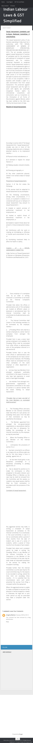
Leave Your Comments (16, 611)
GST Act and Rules (19, 2)
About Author (5, 6)
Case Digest (10, 2)
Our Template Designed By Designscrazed (23, 742)
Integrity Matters (11, 615)
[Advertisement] (16, 125)
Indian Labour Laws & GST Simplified (15, 15)
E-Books (12, 6)
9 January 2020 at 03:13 (22, 615)
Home (3, 2)
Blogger (21, 734)
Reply (7, 622)
